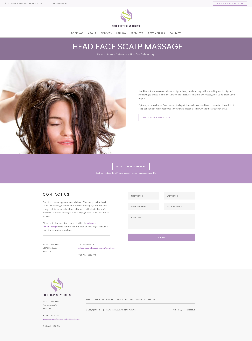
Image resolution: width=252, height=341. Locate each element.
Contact (175, 33)
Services (106, 33)
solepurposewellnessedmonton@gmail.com (96, 248)
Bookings (77, 33)
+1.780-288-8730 (60, 3)
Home (100, 54)
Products (137, 33)
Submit (161, 237)
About (92, 33)
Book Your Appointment (230, 3)
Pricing (121, 33)
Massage (122, 54)
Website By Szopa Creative (184, 310)
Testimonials (156, 33)
